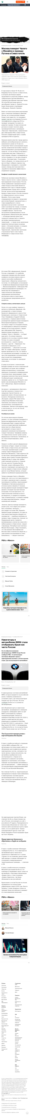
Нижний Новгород (4, 1029)
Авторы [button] (3, 566)
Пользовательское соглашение (9, 1107)
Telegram (17, 990)
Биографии (4, 997)
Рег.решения (17, 1045)
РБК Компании (17, 1053)
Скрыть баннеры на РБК (17, 998)
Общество (4, 989)
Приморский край (4, 1049)
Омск (3, 1017)
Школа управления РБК (17, 1060)
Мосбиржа (15, 1098)
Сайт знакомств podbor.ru (17, 1050)
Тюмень (3, 1039)
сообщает (5, 702)
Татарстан (4, 1038)
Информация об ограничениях (9, 1103)
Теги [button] (8, 566)
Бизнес (3, 990)
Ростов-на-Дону (4, 1035)
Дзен (16, 992)
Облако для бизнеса (17, 1034)
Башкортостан (5, 1018)
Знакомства (17, 1046)
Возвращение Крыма (6, 45)
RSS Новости (18, 1011)
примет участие (7, 119)
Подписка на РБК (18, 1002)
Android (17, 1069)
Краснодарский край (5, 1026)
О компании (17, 1017)
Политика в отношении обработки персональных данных (13, 1109)
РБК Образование (4, 1002)
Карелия (3, 1045)
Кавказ (3, 1043)
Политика (4, 738)
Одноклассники (18, 988)
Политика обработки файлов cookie (10, 1112)
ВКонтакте (17, 986)
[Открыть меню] (27, 2)
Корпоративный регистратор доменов (17, 1039)
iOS (16, 1068)
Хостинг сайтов (17, 1042)
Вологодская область (4, 1021)
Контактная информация (17, 1020)
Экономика (4, 987)
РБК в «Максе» (8, 540)
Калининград (4, 1023)
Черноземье (4, 1041)
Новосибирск (5, 1015)
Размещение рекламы (17, 1025)
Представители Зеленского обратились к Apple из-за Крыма (14, 840)
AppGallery (17, 1071)
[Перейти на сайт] (15, 40)
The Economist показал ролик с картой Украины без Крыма (13, 734)
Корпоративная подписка (18, 1005)
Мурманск (4, 1047)
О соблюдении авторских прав (9, 1105)
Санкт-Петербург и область (4, 1010)
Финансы (4, 995)
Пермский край (4, 1032)
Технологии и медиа (4, 993)
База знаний (4, 999)
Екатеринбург (5, 1013)
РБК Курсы (16, 1056)
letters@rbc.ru (6, 1093)
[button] (15, 40)
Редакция (17, 1022)
